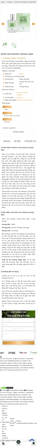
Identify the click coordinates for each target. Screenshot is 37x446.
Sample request (18, 132)
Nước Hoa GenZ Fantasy (22, 94)
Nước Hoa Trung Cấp (24, 100)
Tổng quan (6, 141)
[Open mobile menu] (1, 356)
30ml (21, 74)
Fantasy (9, 2)
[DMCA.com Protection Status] (6, 388)
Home (3, 2)
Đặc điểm (17, 141)
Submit (18, 343)
